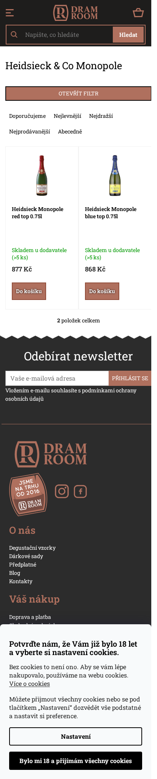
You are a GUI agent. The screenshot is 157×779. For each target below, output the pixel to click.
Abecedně (70, 131)
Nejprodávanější (29, 131)
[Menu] (10, 13)
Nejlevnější (67, 115)
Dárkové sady (26, 556)
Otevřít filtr (78, 93)
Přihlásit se (130, 378)
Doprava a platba (30, 616)
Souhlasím (75, 761)
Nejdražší (101, 115)
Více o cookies (29, 683)
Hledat (128, 34)
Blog (14, 572)
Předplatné (22, 564)
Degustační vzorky (32, 547)
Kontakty (20, 581)
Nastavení (76, 736)
